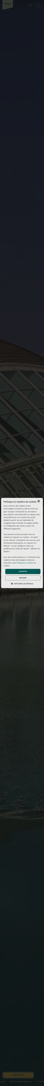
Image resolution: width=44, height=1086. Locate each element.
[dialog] (22, 543)
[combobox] (38, 501)
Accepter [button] (23, 571)
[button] (22, 583)
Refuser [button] (23, 578)
